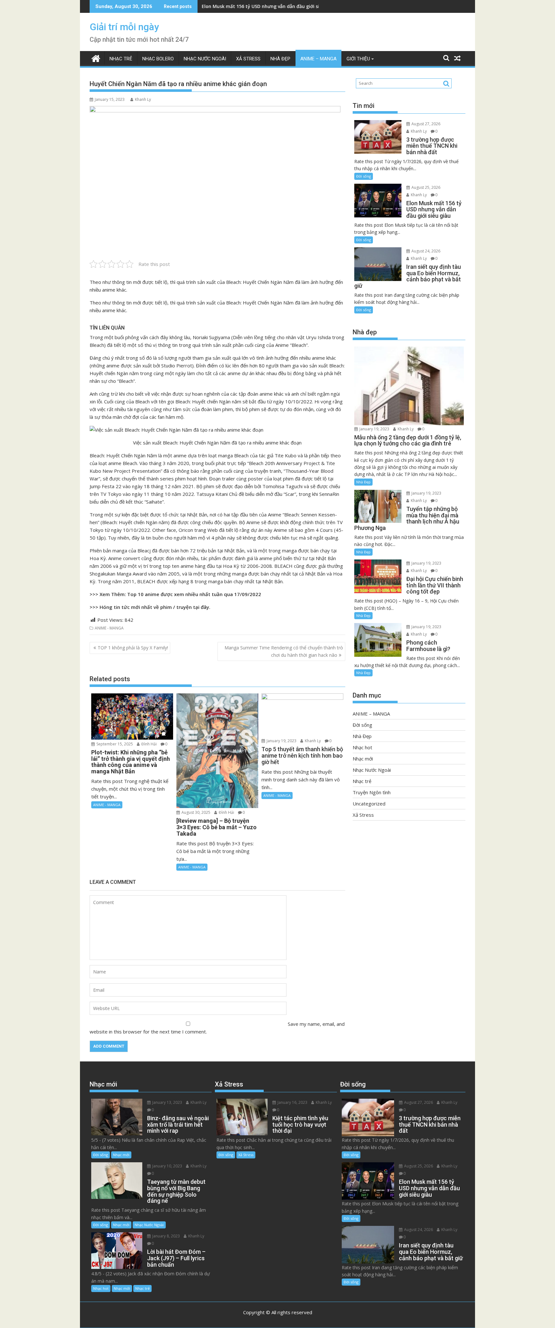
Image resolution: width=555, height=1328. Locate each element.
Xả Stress (248, 59)
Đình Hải (148, 744)
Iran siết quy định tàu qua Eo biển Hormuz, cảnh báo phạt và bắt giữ (279, 6)
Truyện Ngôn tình (372, 792)
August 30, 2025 (195, 812)
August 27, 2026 (425, 124)
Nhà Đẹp (280, 59)
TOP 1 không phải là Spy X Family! (133, 648)
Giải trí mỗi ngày (124, 26)
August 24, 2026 (425, 251)
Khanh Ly (143, 99)
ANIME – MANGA (318, 59)
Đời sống (363, 176)
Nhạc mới (363, 758)
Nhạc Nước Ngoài (205, 59)
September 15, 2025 (114, 744)
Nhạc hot (362, 747)
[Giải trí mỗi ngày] (95, 57)
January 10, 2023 (166, 1166)
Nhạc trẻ (121, 59)
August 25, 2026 (425, 187)
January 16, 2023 (292, 1102)
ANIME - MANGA (109, 628)
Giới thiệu (358, 59)
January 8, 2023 (165, 1236)
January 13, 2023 (166, 1102)
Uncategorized (369, 803)
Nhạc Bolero (158, 59)
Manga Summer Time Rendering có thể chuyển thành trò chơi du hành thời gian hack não (284, 651)
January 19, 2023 (281, 740)
